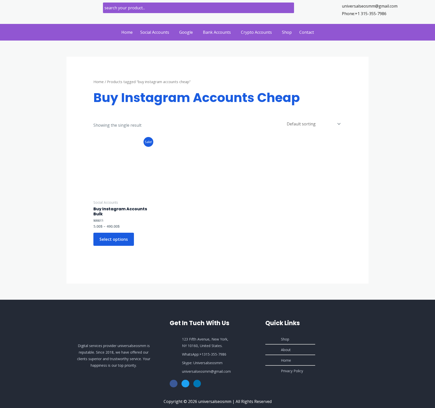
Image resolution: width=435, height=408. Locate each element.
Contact (306, 32)
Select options (113, 239)
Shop (287, 32)
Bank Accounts (217, 32)
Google (186, 32)
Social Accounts (154, 32)
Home (127, 32)
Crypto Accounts (256, 32)
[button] (155, 32)
